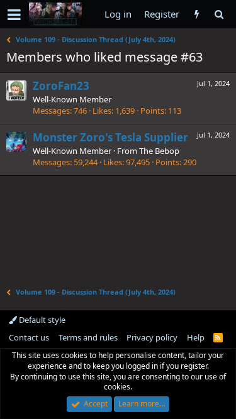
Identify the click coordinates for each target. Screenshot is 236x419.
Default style (41, 319)
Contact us (29, 337)
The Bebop (159, 150)
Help (196, 337)
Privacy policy (151, 337)
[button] (14, 14)
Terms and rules (88, 337)
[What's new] (197, 14)
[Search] (219, 14)
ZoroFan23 (61, 86)
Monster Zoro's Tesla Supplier (110, 137)
